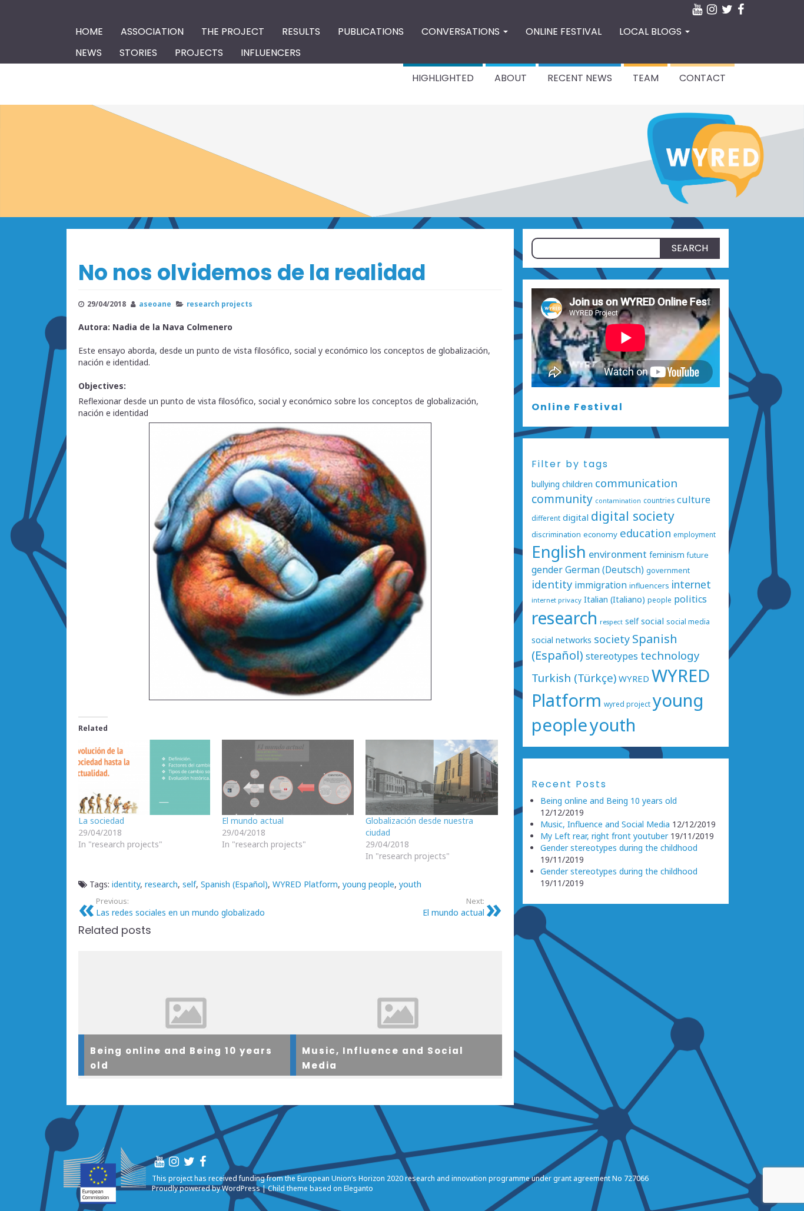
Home (89, 31)
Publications (371, 31)
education (645, 532)
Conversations (461, 31)
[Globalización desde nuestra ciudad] (431, 777)
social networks (561, 640)
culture (693, 499)
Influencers (271, 52)
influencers (649, 586)
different (545, 518)
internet (691, 584)
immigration (600, 585)
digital (576, 517)
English (558, 552)
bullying (545, 484)
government (668, 570)
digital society (633, 515)
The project (232, 31)
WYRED (634, 678)
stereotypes (612, 656)
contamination (618, 501)
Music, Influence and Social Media (605, 824)
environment (618, 554)
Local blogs (651, 31)
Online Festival (577, 407)
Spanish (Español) (234, 884)
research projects (220, 303)
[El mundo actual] (288, 777)
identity (126, 884)
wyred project (627, 703)
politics (690, 599)
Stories (138, 52)
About (510, 78)
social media (688, 622)
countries (659, 500)
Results (301, 31)
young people (368, 884)
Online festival (564, 31)
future (698, 555)
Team (646, 78)
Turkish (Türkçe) (573, 678)
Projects (199, 52)
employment (694, 534)
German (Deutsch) (604, 570)
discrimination (556, 535)
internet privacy (556, 599)
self (189, 884)
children (577, 484)
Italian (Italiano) (614, 599)
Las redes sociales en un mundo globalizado (180, 907)
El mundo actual (253, 820)
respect (611, 621)
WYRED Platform (305, 884)
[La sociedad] (144, 777)
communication (636, 483)
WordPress (241, 1188)
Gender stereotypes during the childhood (618, 847)
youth (410, 884)
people (659, 599)
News (88, 52)
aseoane (155, 303)
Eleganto (358, 1188)
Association (152, 31)
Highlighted (443, 78)
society (612, 639)
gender (547, 569)
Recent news (579, 78)
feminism (667, 554)
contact (702, 78)
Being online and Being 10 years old (608, 800)
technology (669, 655)
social (652, 621)
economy (600, 534)
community (562, 499)
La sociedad (101, 820)
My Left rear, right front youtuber (604, 835)
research (161, 884)
